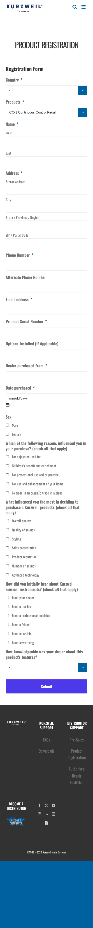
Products (15, 101)
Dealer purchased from (26, 365)
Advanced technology (25, 575)
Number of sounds (24, 566)
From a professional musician (31, 615)
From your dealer (23, 597)
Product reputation (24, 557)
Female (16, 434)
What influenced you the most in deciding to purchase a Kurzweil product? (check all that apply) (42, 507)
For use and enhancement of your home (37, 484)
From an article (22, 633)
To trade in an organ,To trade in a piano (37, 493)
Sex (8, 416)
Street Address (15, 181)
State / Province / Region (22, 217)
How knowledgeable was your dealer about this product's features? (44, 654)
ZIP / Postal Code (17, 235)
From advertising (23, 642)
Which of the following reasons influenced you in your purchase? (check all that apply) (46, 446)
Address (14, 173)
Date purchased (20, 387)
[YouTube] (53, 805)
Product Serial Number (26, 321)
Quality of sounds (23, 530)
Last (9, 153)
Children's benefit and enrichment (34, 465)
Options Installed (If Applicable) (32, 343)
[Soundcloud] (46, 814)
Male (15, 425)
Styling (16, 539)
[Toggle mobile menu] (83, 7)
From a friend (21, 624)
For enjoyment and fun (26, 456)
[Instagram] (39, 814)
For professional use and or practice (35, 474)
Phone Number (19, 255)
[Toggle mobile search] (74, 7)
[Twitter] (46, 805)
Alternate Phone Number (26, 277)
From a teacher (21, 606)
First (9, 133)
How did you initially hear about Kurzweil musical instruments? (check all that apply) (42, 586)
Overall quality (21, 520)
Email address (19, 299)
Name (12, 124)
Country (14, 79)
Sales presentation (24, 547)
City (9, 199)
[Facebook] (39, 805)
